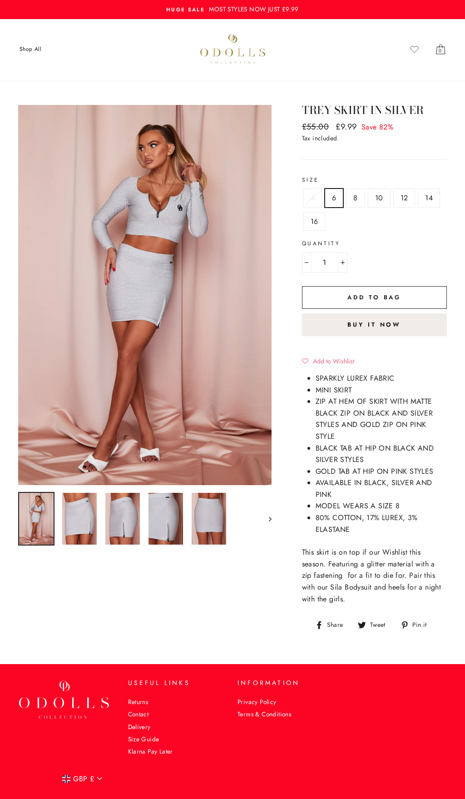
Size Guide (143, 739)
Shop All (30, 49)
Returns (138, 701)
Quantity (321, 243)
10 (379, 198)
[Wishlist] (414, 50)
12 (404, 198)
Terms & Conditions (264, 714)
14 (429, 198)
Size (310, 180)
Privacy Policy (257, 701)
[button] (328, 361)
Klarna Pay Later (150, 751)
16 (314, 221)
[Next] (266, 519)
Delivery (139, 726)
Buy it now (374, 324)
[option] (232, 10)
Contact (138, 714)
